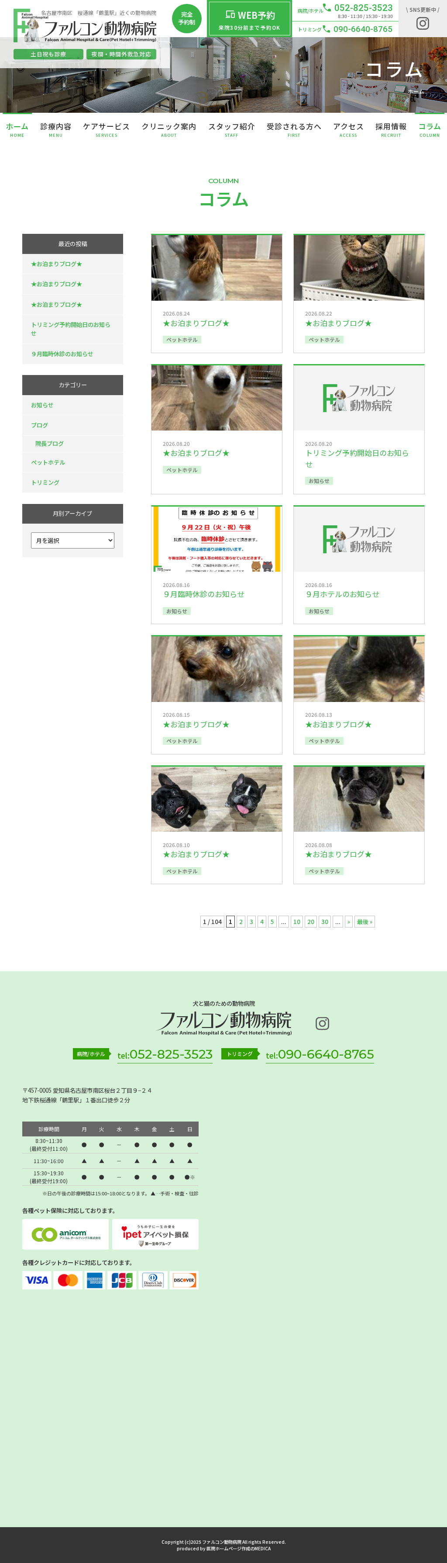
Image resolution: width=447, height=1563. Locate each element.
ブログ (39, 425)
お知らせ (42, 405)
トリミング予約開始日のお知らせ (70, 328)
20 (310, 921)
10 (296, 921)
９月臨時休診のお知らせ (62, 354)
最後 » (364, 921)
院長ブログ (49, 443)
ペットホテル (48, 462)
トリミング (45, 482)
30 (324, 921)
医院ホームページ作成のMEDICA (238, 1548)
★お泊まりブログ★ (56, 264)
